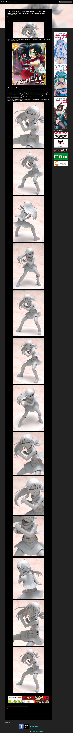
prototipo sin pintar (10, 88)
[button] (7, 16)
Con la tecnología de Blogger (37, 731)
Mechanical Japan (10, 2)
